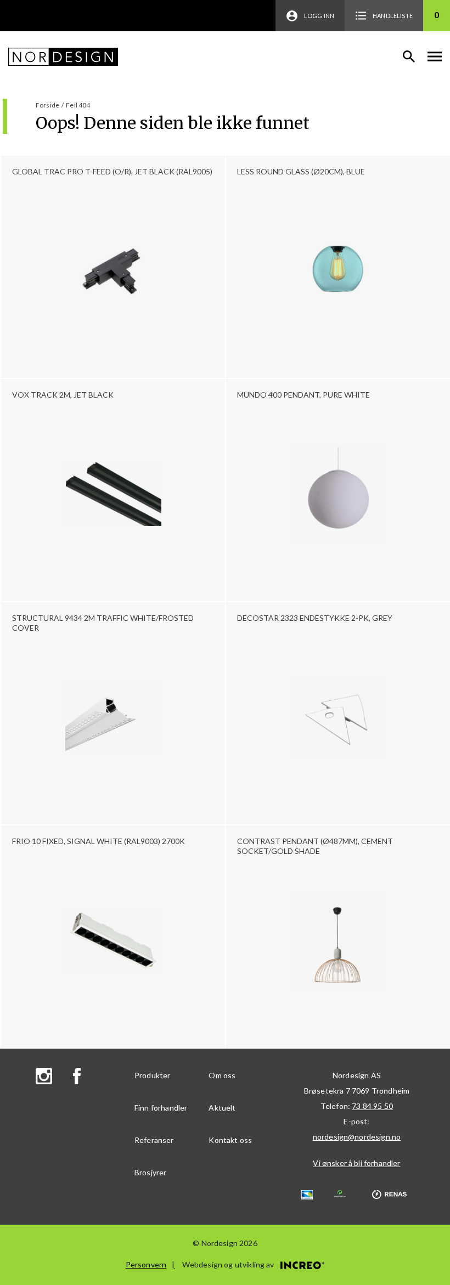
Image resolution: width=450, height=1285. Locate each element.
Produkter (152, 1075)
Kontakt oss (230, 1140)
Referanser (154, 1140)
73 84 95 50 (372, 1106)
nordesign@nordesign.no (357, 1136)
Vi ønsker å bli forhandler (356, 1163)
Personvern (146, 1264)
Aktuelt (222, 1107)
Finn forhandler (160, 1107)
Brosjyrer (150, 1172)
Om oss (222, 1075)
